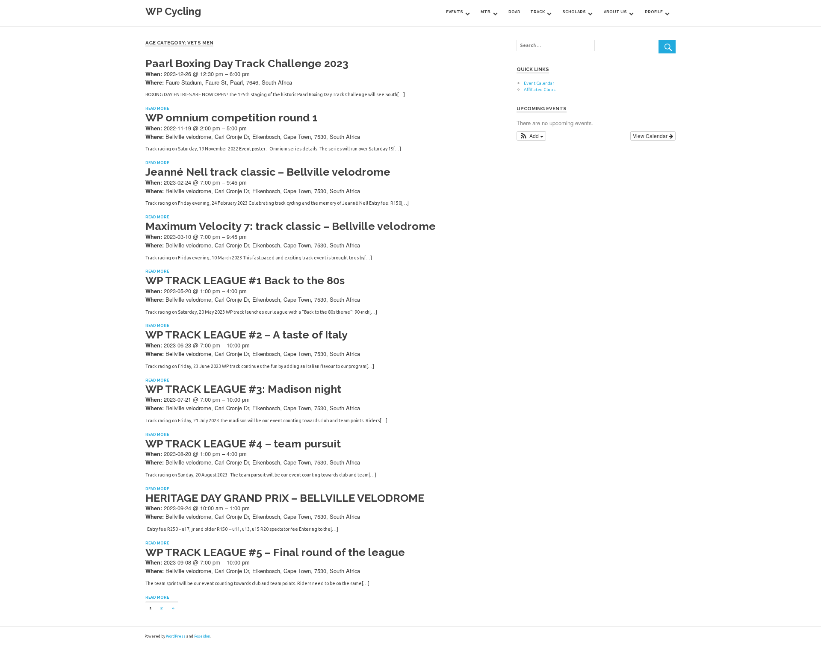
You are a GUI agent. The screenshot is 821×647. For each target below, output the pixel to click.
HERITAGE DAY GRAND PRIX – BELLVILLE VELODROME (284, 497)
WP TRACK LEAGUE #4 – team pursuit (243, 443)
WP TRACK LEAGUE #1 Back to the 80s (245, 280)
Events (454, 11)
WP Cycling (173, 12)
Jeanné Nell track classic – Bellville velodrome (267, 171)
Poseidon (202, 636)
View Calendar (651, 135)
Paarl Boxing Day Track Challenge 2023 (246, 63)
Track (537, 11)
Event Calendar (539, 83)
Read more (157, 108)
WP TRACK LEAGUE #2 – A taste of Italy (246, 334)
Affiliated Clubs (539, 89)
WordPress (176, 636)
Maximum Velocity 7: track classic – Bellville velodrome (290, 226)
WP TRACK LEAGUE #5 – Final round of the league (275, 552)
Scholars (574, 11)
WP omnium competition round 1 (231, 117)
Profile (654, 11)
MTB (485, 11)
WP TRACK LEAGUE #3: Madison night (243, 388)
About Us (615, 11)
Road (514, 11)
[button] (531, 136)
